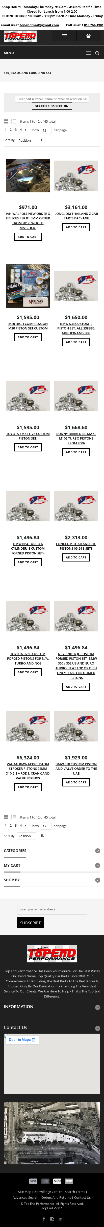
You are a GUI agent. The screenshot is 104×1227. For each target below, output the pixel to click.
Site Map (24, 1191)
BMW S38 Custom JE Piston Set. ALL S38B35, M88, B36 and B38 (76, 328)
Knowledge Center (48, 1191)
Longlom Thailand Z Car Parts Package (76, 216)
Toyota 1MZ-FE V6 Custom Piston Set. (28, 436)
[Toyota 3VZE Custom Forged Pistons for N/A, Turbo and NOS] (28, 616)
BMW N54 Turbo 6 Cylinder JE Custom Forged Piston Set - (28, 549)
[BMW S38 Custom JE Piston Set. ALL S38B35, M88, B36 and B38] (76, 286)
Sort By (9, 140)
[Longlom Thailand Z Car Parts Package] (76, 176)
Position (24, 140)
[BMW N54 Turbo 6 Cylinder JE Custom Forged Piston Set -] (28, 506)
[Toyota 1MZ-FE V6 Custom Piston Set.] (28, 396)
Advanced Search (25, 1197)
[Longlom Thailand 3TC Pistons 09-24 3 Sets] (76, 506)
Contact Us (82, 1197)
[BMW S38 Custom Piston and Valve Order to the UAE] (76, 726)
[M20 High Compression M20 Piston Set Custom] (28, 286)
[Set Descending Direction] (41, 140)
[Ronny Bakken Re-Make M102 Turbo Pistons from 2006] (76, 396)
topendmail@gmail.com (39, 25)
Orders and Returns (56, 1197)
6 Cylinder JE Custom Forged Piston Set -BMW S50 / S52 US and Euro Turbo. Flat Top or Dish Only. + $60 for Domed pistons (76, 666)
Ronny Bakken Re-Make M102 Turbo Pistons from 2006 (76, 438)
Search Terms (75, 1191)
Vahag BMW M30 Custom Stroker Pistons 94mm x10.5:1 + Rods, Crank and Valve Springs (28, 771)
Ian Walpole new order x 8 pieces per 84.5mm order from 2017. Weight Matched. (28, 220)
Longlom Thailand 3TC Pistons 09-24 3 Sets (76, 546)
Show (35, 130)
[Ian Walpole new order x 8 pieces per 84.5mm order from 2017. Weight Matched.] (28, 176)
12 (44, 130)
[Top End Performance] (20, 38)
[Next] (26, 129)
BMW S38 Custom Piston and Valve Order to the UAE (76, 769)
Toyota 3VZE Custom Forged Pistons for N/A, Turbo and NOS (28, 659)
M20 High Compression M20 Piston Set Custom (28, 326)
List (13, 121)
